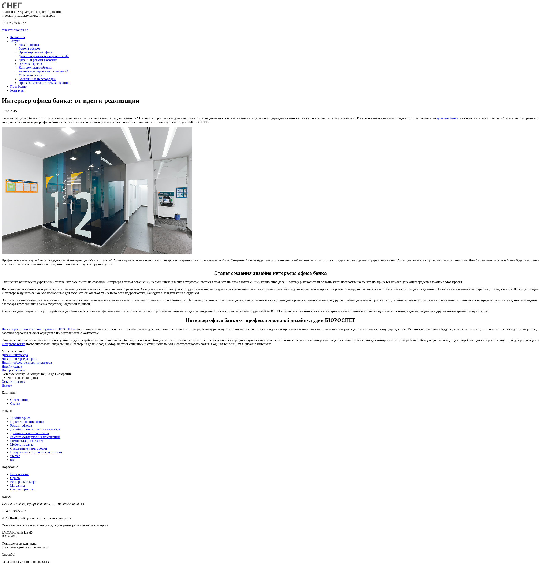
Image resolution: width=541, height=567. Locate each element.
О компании (19, 400)
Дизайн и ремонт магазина (38, 60)
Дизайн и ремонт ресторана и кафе (44, 56)
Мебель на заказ (30, 75)
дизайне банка (447, 118)
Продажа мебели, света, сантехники (45, 83)
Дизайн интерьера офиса (19, 359)
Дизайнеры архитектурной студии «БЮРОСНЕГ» (38, 329)
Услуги (15, 41)
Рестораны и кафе (23, 482)
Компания (17, 37)
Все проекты (19, 474)
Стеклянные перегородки (37, 79)
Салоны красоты (22, 489)
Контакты (17, 90)
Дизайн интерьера (15, 355)
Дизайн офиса (29, 44)
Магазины (17, 485)
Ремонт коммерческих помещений (43, 71)
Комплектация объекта (35, 67)
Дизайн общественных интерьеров (27, 362)
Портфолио (18, 86)
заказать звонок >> (15, 30)
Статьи (15, 403)
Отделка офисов (30, 64)
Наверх (7, 385)
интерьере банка (13, 344)
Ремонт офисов (30, 48)
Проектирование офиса (35, 52)
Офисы (15, 478)
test (12, 460)
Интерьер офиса (13, 370)
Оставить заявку (13, 381)
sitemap (15, 456)
